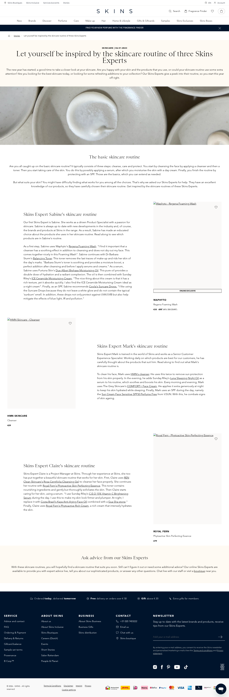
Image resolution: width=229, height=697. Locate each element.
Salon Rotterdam (50, 655)
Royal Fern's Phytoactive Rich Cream (67, 505)
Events (44, 643)
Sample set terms (13, 649)
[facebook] (162, 666)
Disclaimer (68, 685)
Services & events (51, 3)
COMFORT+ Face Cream (142, 386)
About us (46, 621)
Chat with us (126, 632)
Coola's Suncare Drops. (103, 286)
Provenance (10, 655)
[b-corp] (222, 666)
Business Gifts (86, 626)
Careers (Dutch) (49, 638)
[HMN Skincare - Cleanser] (41, 363)
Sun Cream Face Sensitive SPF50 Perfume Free (129, 394)
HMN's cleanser (140, 374)
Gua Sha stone (117, 501)
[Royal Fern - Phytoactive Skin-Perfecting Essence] (187, 478)
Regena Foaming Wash (82, 246)
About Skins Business (90, 621)
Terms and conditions (203, 650)
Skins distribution (88, 632)
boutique (199, 571)
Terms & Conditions (52, 685)
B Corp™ (9, 661)
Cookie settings (69, 689)
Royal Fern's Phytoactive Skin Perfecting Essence (71, 485)
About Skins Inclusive (52, 626)
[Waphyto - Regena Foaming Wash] (187, 247)
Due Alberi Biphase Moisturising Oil (77, 270)
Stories (66, 3)
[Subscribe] (220, 636)
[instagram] (155, 666)
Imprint (79, 685)
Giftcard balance (12, 643)
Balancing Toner (42, 258)
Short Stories (48, 649)
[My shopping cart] (221, 11)
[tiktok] (186, 666)
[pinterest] (168, 666)
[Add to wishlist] (216, 207)
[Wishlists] (212, 11)
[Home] (9, 36)
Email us (124, 626)
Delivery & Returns (13, 638)
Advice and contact (14, 621)
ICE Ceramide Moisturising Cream (52, 278)
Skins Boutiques (15, 3)
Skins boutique (128, 638)
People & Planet (49, 661)
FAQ (6, 626)
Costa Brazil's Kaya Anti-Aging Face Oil (64, 501)
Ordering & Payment (15, 632)
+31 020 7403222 (128, 621)
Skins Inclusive (32, 3)
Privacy (88, 685)
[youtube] (177, 666)
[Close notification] (220, 28)
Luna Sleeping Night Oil (184, 378)
